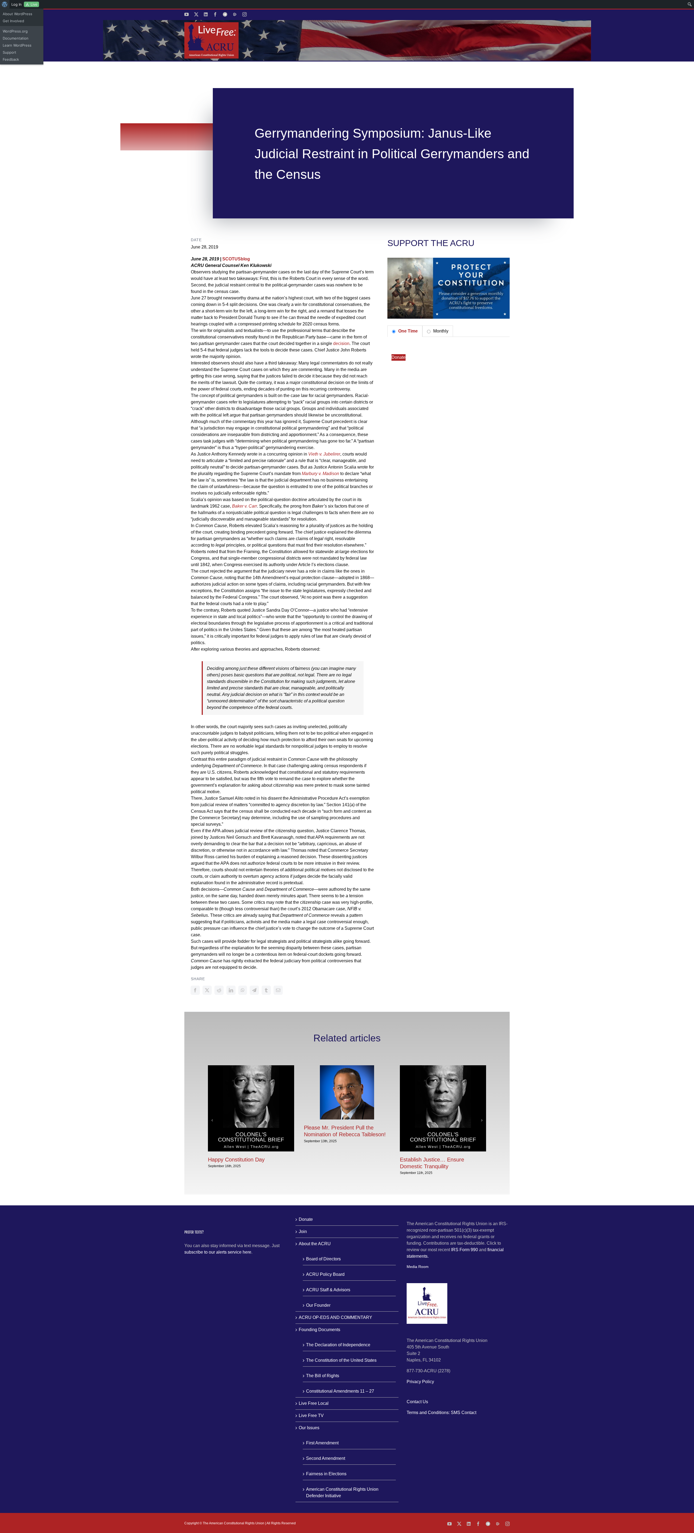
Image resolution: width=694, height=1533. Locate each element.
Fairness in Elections (326, 1473)
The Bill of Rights (322, 1375)
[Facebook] (195, 990)
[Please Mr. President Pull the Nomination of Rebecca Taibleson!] (347, 1067)
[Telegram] (254, 990)
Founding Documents (319, 1329)
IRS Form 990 (464, 1249)
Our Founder (318, 1305)
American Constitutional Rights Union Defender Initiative (342, 1492)
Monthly (440, 331)
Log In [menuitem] (16, 4)
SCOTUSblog (236, 259)
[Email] (278, 990)
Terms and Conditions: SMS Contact (441, 1412)
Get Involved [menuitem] (13, 21)
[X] (207, 990)
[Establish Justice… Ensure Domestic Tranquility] (443, 1067)
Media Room (418, 1266)
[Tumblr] (266, 990)
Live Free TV (311, 1415)
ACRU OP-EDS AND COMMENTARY (335, 1317)
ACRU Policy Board (325, 1274)
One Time (407, 331)
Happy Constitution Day (236, 1160)
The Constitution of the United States (341, 1360)
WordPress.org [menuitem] (15, 31)
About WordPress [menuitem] (17, 14)
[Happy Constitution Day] (251, 1067)
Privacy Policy (420, 1381)
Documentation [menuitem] (15, 38)
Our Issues (309, 1427)
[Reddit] (219, 990)
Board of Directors (323, 1259)
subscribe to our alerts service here (217, 1252)
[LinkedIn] (231, 990)
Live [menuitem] (34, 4)
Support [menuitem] (9, 52)
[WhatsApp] (242, 990)
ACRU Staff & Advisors (328, 1289)
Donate (398, 357)
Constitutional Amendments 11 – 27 (340, 1391)
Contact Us (417, 1401)
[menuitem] (4, 4)
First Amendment (322, 1443)
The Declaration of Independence (338, 1344)
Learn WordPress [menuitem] (17, 45)
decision (341, 343)
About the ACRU (315, 1243)
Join (303, 1231)
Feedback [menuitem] (11, 59)
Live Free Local (314, 1403)
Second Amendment (325, 1458)
